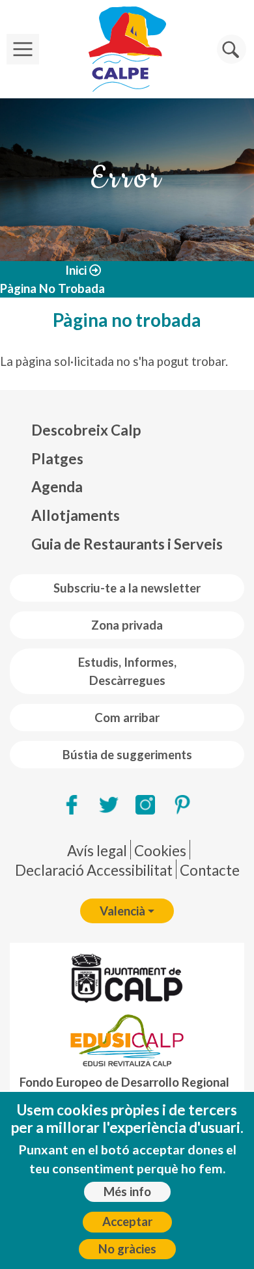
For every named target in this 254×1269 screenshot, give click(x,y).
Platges (57, 458)
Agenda (57, 486)
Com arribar (127, 717)
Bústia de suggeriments (127, 754)
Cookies (160, 850)
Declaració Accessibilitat (94, 870)
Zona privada (127, 625)
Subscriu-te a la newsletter (127, 588)
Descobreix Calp (86, 430)
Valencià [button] (122, 911)
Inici (76, 270)
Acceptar (127, 1221)
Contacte (210, 870)
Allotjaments (75, 515)
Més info (127, 1191)
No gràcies (127, 1249)
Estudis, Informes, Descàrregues (127, 671)
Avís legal (97, 850)
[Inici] (127, 49)
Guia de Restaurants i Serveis (127, 544)
